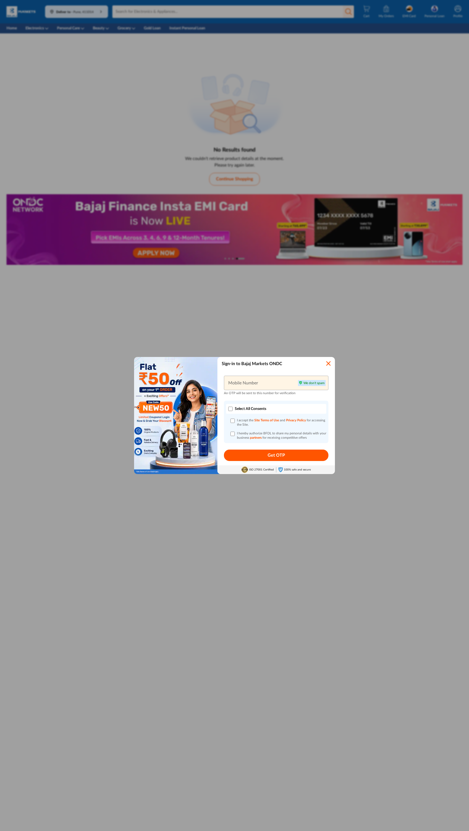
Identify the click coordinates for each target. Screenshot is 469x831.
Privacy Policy (296, 420)
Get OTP (276, 455)
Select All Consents (250, 409)
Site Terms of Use (266, 420)
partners (256, 437)
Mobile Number (243, 383)
